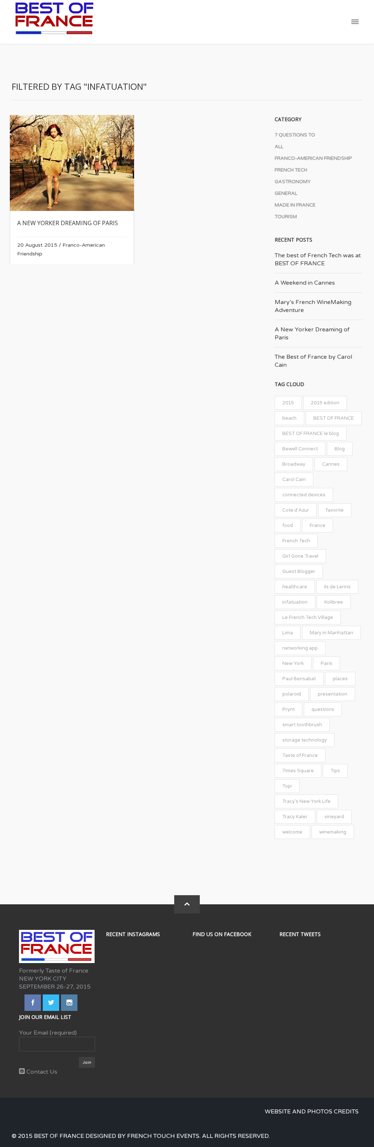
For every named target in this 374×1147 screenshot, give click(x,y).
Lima (287, 633)
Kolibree (333, 602)
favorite (335, 510)
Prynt (288, 709)
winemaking (332, 832)
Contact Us (41, 1071)
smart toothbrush (302, 725)
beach (289, 418)
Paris (326, 663)
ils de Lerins (337, 587)
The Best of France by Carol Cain (313, 361)
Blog (340, 449)
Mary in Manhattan (331, 633)
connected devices (303, 495)
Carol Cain (294, 479)
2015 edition (325, 403)
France (317, 525)
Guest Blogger (298, 571)
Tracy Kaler (295, 817)
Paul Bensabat (299, 679)
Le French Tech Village (307, 617)
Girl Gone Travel (300, 556)
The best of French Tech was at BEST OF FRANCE (318, 259)
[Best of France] (54, 22)
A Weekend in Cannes (305, 282)
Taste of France (300, 755)
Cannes (331, 464)
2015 (288, 403)
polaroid (291, 694)
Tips (335, 771)
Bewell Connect (300, 449)
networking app (300, 648)
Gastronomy (293, 182)
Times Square (298, 771)
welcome (292, 832)
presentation (332, 694)
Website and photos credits (312, 1111)
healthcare (294, 587)
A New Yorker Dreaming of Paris (67, 223)
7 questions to (295, 135)
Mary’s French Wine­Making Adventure (313, 306)
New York (293, 663)
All (279, 147)
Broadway (293, 464)
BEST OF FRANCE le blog (310, 433)
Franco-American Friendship (313, 158)
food (287, 525)
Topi (287, 786)
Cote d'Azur (295, 510)
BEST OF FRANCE (333, 418)
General (286, 193)
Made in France (295, 205)
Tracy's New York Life (306, 801)
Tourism (286, 217)
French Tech (291, 170)
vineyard (334, 817)
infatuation (295, 602)
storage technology (304, 740)
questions (323, 709)
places (340, 679)
